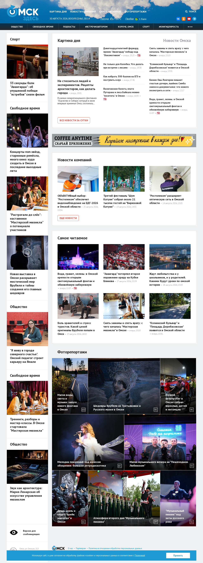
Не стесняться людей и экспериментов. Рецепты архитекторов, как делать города (76, 87)
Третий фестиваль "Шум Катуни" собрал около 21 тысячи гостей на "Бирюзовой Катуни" (122, 201)
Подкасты (69, 26)
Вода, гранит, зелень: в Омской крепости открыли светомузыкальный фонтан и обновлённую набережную (78, 279)
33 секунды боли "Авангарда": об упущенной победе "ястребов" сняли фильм (27, 88)
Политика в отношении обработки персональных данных (115, 548)
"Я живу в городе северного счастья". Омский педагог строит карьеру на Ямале (26, 356)
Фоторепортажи (135, 11)
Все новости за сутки (74, 120)
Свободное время (43, 26)
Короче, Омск (126, 26)
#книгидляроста (169, 26)
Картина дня (58, 11)
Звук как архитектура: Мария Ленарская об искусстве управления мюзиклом (26, 493)
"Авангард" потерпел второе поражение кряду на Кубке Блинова (121, 277)
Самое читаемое (110, 11)
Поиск (192, 11)
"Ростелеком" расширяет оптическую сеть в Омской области (166, 199)
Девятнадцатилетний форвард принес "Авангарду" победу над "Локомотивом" (120, 52)
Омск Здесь (23, 13)
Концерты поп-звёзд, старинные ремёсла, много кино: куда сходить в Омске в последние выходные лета (25, 161)
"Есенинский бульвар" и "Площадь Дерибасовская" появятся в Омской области (169, 68)
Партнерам (81, 548)
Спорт (146, 26)
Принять (178, 555)
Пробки (129, 18)
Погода (104, 18)
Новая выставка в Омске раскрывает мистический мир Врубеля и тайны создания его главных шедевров (26, 283)
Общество (17, 26)
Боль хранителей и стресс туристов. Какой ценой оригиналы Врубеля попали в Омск (76, 328)
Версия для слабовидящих (31, 532)
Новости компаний (83, 11)
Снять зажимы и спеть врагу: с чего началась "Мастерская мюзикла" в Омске (169, 52)
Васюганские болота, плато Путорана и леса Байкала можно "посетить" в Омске (121, 92)
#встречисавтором (96, 26)
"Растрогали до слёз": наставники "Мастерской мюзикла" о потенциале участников (26, 222)
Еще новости (68, 218)
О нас (70, 548)
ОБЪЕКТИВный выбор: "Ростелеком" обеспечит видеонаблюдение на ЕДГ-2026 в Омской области (78, 201)
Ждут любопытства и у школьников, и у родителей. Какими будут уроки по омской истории (169, 279)
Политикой (140, 555)
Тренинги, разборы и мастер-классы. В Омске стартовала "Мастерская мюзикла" (27, 425)
